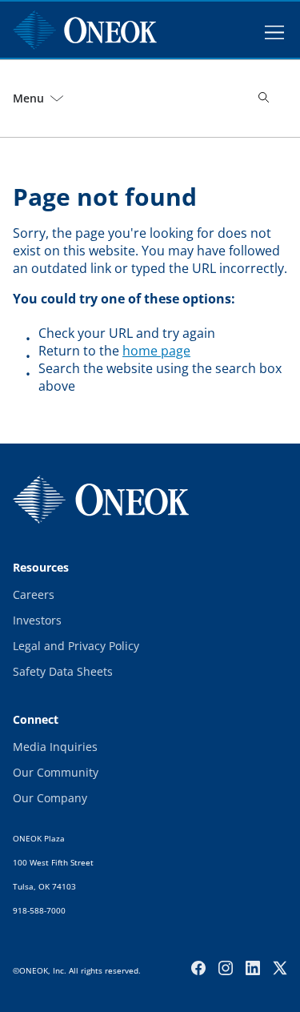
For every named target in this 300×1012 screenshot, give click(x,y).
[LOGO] (101, 500)
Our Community (55, 772)
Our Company (50, 797)
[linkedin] (253, 968)
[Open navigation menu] (274, 30)
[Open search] (264, 98)
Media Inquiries (55, 746)
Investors (37, 620)
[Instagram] (225, 968)
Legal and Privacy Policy (76, 645)
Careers (33, 594)
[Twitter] (280, 968)
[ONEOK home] (85, 30)
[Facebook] (198, 968)
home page (156, 350)
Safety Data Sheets (63, 671)
